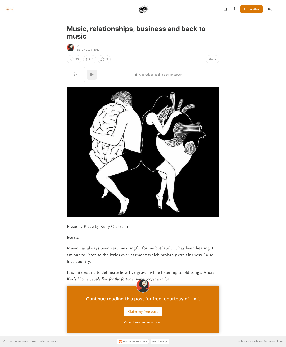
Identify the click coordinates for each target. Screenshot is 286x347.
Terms (33, 341)
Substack (243, 341)
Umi (79, 45)
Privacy (23, 341)
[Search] (225, 9)
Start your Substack (135, 341)
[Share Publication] (234, 9)
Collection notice (48, 341)
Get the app (159, 341)
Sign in (273, 9)
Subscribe (251, 9)
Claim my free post (143, 311)
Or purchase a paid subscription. (143, 322)
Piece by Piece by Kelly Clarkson (97, 226)
